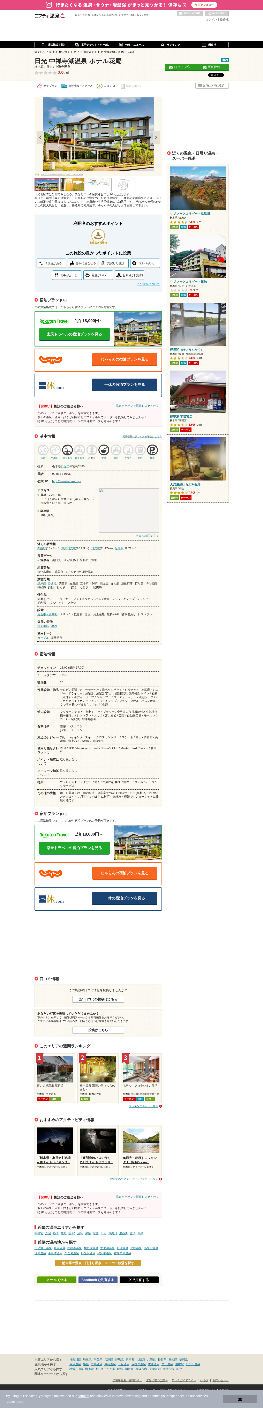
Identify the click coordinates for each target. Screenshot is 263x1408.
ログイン (211, 19)
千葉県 (98, 1359)
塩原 (96, 1233)
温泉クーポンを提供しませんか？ (137, 405)
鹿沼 (48, 1233)
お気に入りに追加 (213, 85)
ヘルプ (204, 1380)
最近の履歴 (217, 13)
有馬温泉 (96, 1364)
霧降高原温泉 (122, 1253)
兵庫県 (108, 1359)
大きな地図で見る (147, 535)
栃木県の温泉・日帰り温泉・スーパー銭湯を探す (98, 1263)
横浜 (72, 1369)
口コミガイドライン (184, 1380)
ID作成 (224, 19)
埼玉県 (87, 1359)
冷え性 (52, 583)
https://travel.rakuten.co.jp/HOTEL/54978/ (62, 174)
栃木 (56, 1233)
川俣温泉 (122, 1248)
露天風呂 (43, 626)
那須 (88, 1233)
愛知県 (172, 1359)
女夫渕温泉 (107, 1248)
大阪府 (140, 1359)
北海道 (151, 1359)
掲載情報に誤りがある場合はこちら (142, 436)
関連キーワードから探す (51, 1374)
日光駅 (95, 548)
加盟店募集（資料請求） (127, 1380)
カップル (43, 637)
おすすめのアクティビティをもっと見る (134, 1178)
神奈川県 (75, 1359)
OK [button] (240, 1399)
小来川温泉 (151, 1248)
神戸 (179, 1369)
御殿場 (129, 1369)
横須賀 (89, 1369)
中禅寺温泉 (74, 1248)
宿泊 (54, 626)
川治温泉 (59, 1248)
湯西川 (123, 1233)
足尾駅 (119, 548)
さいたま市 (108, 1369)
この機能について (148, 284)
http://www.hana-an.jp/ (66, 481)
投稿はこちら (98, 1030)
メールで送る (56, 1280)
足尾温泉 (40, 1253)
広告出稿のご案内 (157, 1380)
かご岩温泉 (72, 1253)
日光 (103, 1233)
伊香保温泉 (139, 1364)
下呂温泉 (123, 1364)
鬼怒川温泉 (193, 1364)
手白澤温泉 (55, 1253)
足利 (80, 1233)
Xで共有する (139, 1280)
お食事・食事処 (47, 614)
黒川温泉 (167, 1364)
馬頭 (140, 1233)
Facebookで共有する (97, 1280)
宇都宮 (39, 1233)
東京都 (130, 1359)
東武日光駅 (68, 548)
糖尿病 (41, 583)
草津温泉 (75, 1364)
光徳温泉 (136, 1248)
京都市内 (155, 1369)
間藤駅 (41, 548)
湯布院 (179, 1364)
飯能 (120, 1369)
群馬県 (119, 1359)
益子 (133, 1233)
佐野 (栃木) (68, 1233)
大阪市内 (141, 1369)
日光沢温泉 (88, 1253)
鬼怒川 (112, 1233)
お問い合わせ (221, 1380)
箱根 (86, 1364)
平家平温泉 (104, 1253)
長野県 (162, 1359)
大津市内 (168, 1369)
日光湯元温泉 (43, 1248)
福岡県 (183, 1359)
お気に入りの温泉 (190, 13)
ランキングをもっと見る (143, 1106)
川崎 (80, 1369)
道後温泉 (153, 1364)
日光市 (65, 466)
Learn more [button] (15, 1401)
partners (83, 1396)
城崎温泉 (110, 1364)
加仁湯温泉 (91, 1248)
